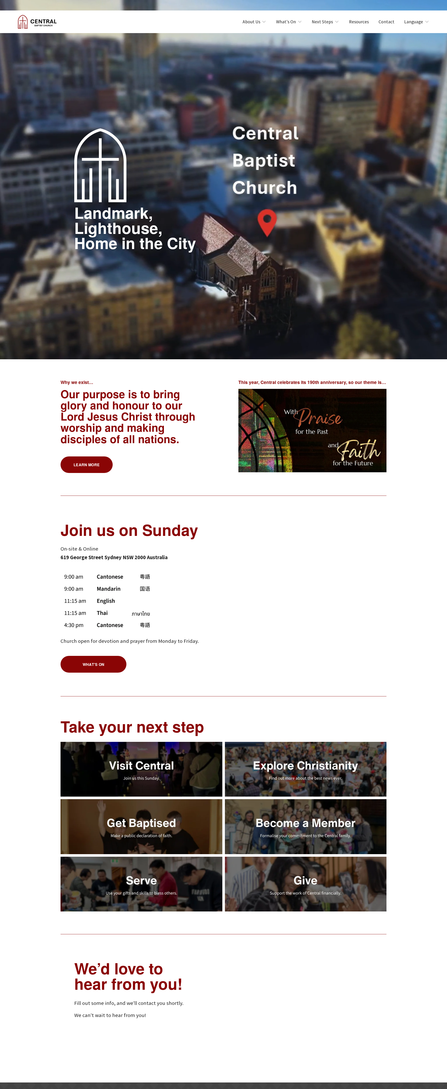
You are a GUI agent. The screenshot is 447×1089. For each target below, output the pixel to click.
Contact (386, 21)
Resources (359, 21)
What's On (94, 664)
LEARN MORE (87, 464)
